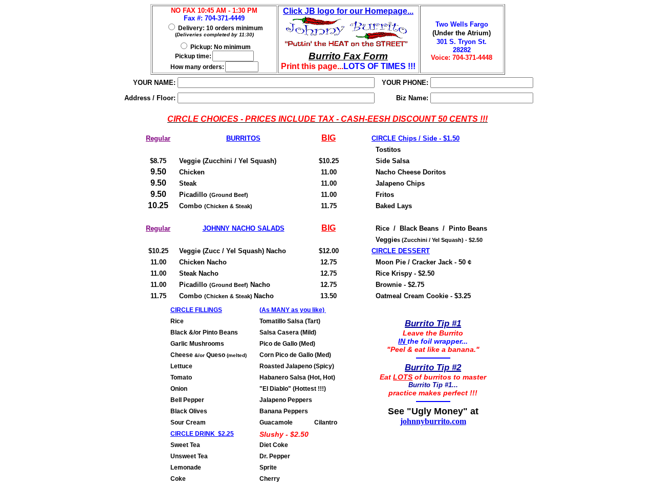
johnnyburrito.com (433, 421)
